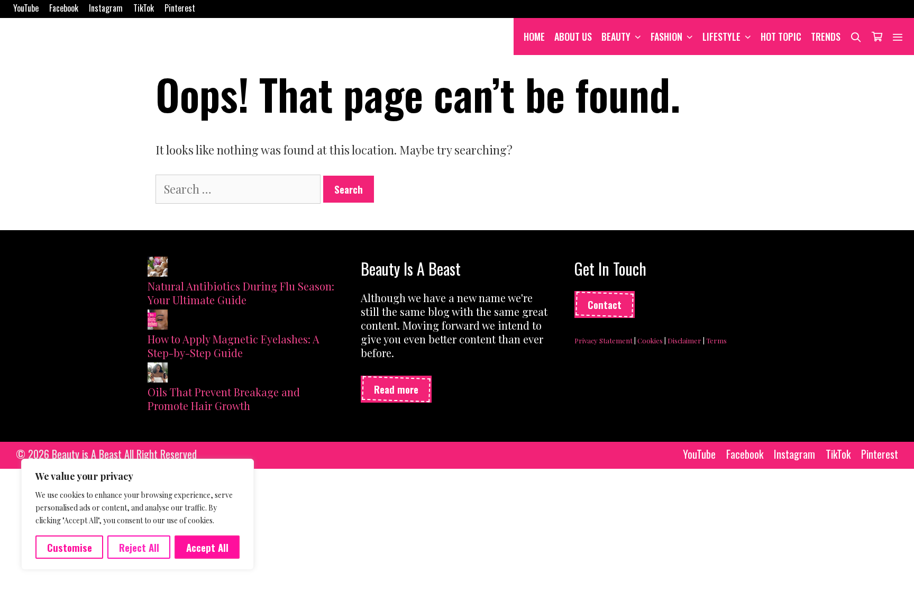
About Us (573, 36)
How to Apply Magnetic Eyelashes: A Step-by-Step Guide (233, 346)
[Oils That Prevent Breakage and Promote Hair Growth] (158, 373)
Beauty (615, 36)
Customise (69, 547)
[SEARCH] (856, 36)
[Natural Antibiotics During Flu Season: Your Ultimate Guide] (158, 268)
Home (534, 36)
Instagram (106, 8)
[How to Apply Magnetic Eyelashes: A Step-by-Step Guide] (158, 321)
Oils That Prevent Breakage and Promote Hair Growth (224, 399)
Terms (716, 340)
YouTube (26, 8)
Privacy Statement (603, 340)
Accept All (207, 547)
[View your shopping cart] (877, 36)
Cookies (650, 340)
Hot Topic (781, 36)
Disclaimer (684, 340)
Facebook (63, 8)
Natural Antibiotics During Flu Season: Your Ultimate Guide (241, 293)
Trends (825, 36)
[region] (137, 514)
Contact (604, 304)
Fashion (666, 36)
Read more (396, 388)
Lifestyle (721, 36)
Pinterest (179, 8)
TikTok (143, 8)
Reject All (139, 547)
